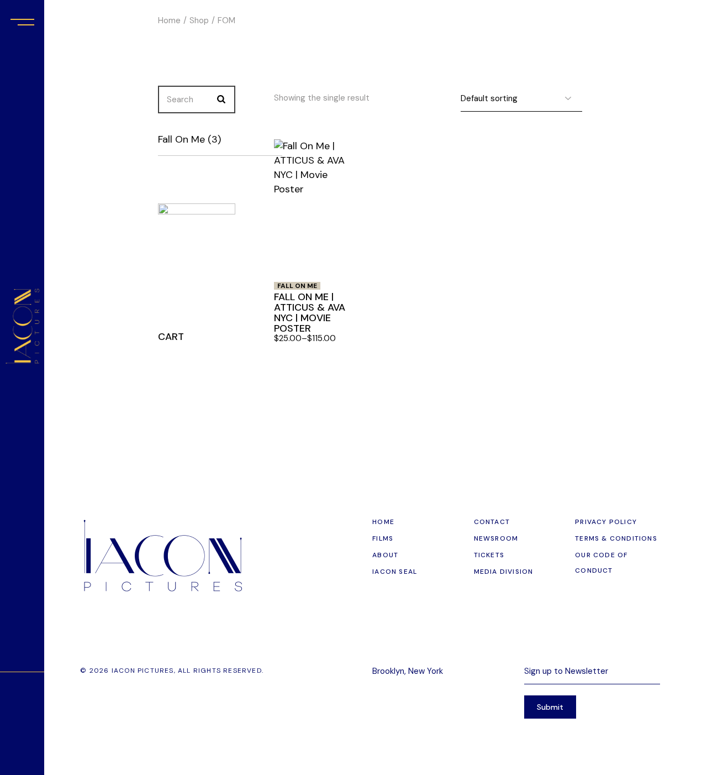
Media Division (504, 571)
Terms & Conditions (616, 538)
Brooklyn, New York (407, 671)
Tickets (489, 555)
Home (383, 521)
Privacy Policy (606, 521)
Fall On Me (297, 286)
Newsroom (496, 538)
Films (382, 538)
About (385, 555)
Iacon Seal (394, 571)
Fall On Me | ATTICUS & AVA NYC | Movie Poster (309, 312)
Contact (492, 521)
